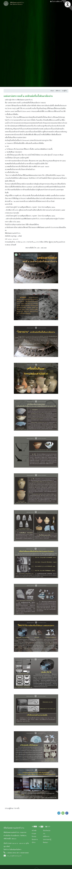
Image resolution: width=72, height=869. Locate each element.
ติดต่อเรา (45, 842)
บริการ (33, 842)
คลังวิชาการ (58, 91)
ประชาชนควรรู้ (47, 839)
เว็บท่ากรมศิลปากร (56, 1)
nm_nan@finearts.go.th (14, 855)
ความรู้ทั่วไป (64, 91)
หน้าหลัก (34, 830)
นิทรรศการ (35, 839)
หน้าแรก (52, 91)
